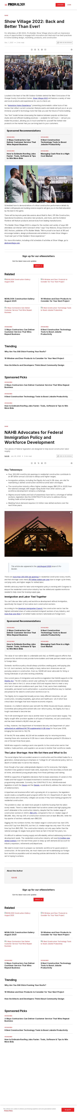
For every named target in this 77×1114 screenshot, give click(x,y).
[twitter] (38, 50)
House (24, 785)
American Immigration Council (30, 608)
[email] (45, 50)
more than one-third (12, 614)
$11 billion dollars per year (39, 580)
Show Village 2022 (40, 98)
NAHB (6, 15)
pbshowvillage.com (12, 243)
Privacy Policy (8, 1110)
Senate (36, 785)
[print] (71, 50)
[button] (6, 4)
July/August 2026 (44, 566)
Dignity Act (9, 681)
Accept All (68, 1109)
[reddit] (42, 50)
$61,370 (33, 813)
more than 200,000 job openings (26, 577)
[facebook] (32, 50)
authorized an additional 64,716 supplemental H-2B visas (27, 728)
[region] (38, 1110)
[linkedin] (35, 50)
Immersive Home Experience (19, 105)
